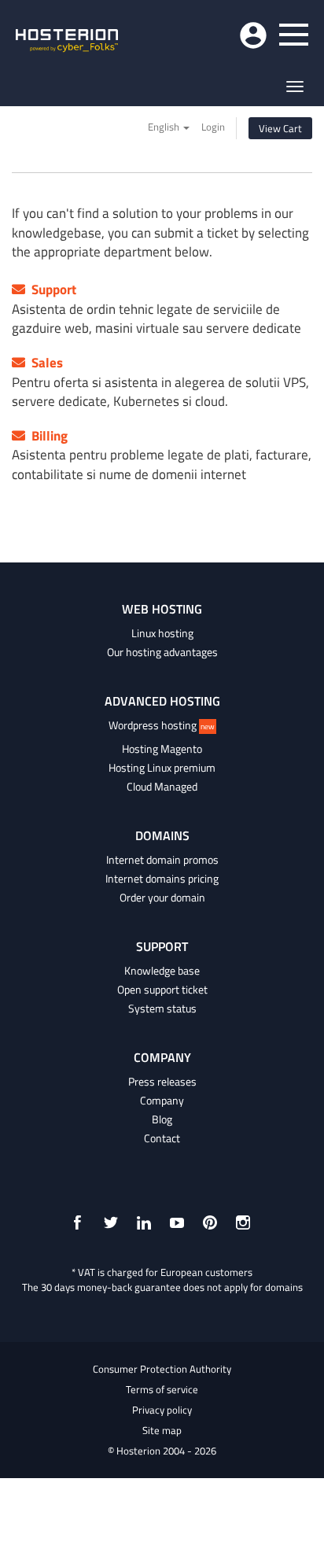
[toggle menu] (293, 35)
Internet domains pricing (162, 878)
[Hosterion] (67, 41)
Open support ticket (162, 989)
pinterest (210, 1222)
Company (162, 1100)
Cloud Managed (162, 786)
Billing (46, 436)
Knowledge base (162, 970)
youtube (177, 1222)
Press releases (162, 1081)
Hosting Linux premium (162, 767)
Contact (162, 1138)
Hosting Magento (162, 749)
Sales (44, 362)
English (165, 127)
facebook (78, 1222)
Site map (162, 1430)
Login (213, 127)
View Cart (280, 128)
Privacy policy (162, 1410)
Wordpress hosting (162, 725)
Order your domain (162, 897)
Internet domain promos (162, 859)
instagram (243, 1222)
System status (162, 1008)
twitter (111, 1222)
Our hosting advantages (162, 652)
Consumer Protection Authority (162, 1369)
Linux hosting (162, 633)
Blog (162, 1119)
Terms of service (162, 1389)
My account (253, 35)
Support (50, 289)
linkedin (144, 1222)
